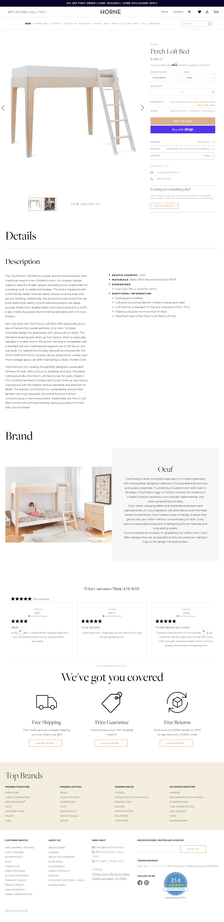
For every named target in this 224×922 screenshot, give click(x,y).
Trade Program (15, 871)
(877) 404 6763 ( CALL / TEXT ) (27, 11)
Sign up (193, 849)
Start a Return (14, 852)
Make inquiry (164, 205)
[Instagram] (146, 884)
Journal (178, 12)
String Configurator (18, 894)
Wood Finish (158, 72)
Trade (164, 12)
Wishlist (53, 875)
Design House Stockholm (132, 797)
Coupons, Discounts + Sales (66, 880)
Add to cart (183, 121)
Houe (173, 815)
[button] (20, 631)
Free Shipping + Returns (19, 847)
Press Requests (15, 889)
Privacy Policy (14, 885)
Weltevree (121, 815)
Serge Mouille (69, 815)
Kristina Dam (123, 801)
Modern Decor (124, 787)
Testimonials (56, 866)
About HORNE (56, 847)
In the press (55, 861)
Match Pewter (124, 811)
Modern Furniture (17, 787)
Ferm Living (12, 792)
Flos (63, 806)
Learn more (45, 743)
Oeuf (154, 44)
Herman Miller (15, 801)
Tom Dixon (121, 820)
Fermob (175, 792)
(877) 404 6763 (164, 178)
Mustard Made (14, 811)
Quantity (156, 86)
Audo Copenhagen (17, 797)
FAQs (8, 861)
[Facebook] (139, 884)
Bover (64, 820)
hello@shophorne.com (110, 847)
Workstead (67, 801)
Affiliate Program (16, 875)
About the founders (61, 857)
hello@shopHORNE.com (168, 172)
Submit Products (59, 871)
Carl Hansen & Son (182, 806)
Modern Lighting (71, 787)
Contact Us (12, 866)
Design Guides (57, 885)
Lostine (120, 806)
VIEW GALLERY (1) (85, 204)
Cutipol (120, 792)
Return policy (14, 857)
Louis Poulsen (69, 797)
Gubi (8, 820)
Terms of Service (16, 880)
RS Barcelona (179, 801)
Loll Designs (178, 811)
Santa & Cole (68, 811)
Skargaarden (178, 820)
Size (187, 72)
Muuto (9, 815)
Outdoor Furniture (182, 787)
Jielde (64, 792)
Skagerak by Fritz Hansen (186, 797)
